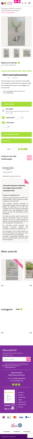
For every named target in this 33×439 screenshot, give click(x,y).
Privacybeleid (26, 431)
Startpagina (4, 8)
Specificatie (7, 172)
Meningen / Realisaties (12, 176)
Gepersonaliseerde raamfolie (10, 10)
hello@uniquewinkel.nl (19, 378)
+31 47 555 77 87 (18, 380)
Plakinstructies (22, 402)
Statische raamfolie (15, 8)
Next (30, 285)
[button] (22, 3)
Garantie (20, 407)
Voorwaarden (6, 431)
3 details (6, 141)
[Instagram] (16, 385)
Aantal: (9, 149)
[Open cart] (25, 3)
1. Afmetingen (8, 104)
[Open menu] (29, 3)
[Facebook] (13, 385)
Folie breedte (10, 118)
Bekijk (18, 309)
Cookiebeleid (16, 431)
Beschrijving (8, 168)
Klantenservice (22, 404)
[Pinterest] (19, 385)
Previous (2, 285)
